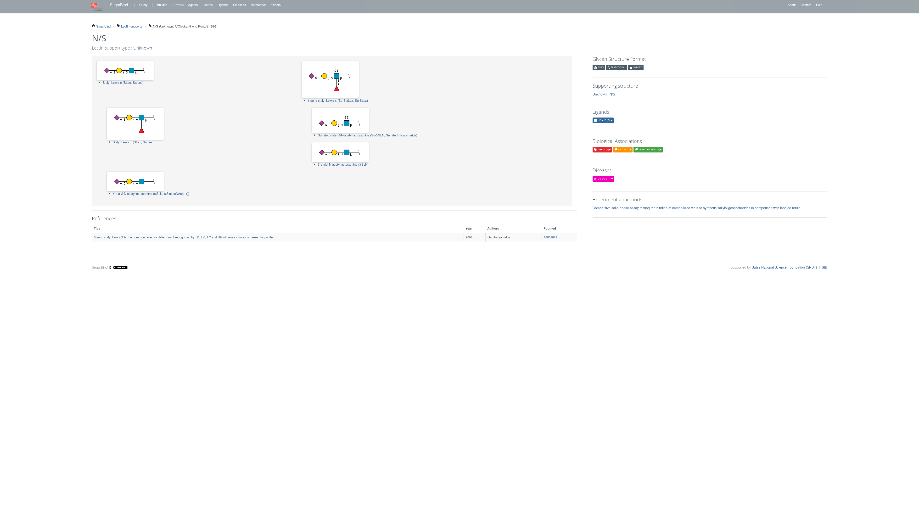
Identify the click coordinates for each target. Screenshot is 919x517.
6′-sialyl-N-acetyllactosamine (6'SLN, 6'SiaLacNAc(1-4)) (151, 193)
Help (819, 4)
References (259, 4)
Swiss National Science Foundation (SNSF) (785, 267)
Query (143, 4)
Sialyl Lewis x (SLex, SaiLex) (133, 142)
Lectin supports (131, 26)
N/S (612, 94)
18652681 (550, 237)
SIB (824, 267)
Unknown (142, 48)
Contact (806, 4)
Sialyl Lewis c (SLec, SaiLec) (123, 82)
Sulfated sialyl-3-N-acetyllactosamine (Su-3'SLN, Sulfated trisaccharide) (367, 135)
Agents (193, 4)
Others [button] (276, 4)
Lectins (208, 4)
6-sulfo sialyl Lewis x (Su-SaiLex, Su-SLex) (338, 100)
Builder (162, 4)
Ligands (223, 4)
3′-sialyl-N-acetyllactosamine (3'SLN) (343, 164)
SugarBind (119, 4)
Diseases (239, 4)
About (792, 4)
